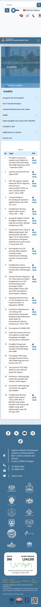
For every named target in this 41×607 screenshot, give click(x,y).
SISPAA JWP (17, 476)
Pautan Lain (7, 138)
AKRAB (5, 115)
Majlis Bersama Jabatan (12, 132)
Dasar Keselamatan (15, 581)
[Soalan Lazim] (21, 15)
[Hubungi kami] (33, 15)
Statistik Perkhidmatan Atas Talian (16, 109)
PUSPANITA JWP (9, 126)
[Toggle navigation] (38, 40)
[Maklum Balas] (27, 15)
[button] (7, 10)
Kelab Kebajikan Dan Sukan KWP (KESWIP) (19, 121)
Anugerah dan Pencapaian (13, 98)
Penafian (26, 581)
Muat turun (34, 161)
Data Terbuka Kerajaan (12, 103)
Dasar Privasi (5, 581)
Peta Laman (34, 581)
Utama (11, 85)
